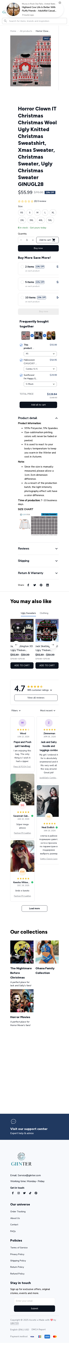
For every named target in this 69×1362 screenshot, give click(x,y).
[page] (28, 1128)
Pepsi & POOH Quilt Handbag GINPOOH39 (22, 766)
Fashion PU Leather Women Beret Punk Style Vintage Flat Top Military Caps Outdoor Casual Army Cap (22, 833)
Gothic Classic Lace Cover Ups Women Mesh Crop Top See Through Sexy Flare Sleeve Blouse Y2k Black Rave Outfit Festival (48, 859)
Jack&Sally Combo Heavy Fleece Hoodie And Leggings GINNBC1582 (48, 777)
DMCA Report (39, 1329)
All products (26, 31)
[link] (13, 9)
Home (13, 31)
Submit (34, 1308)
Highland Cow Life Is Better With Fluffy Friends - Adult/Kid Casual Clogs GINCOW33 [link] (39, 11)
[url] (14, 1323)
